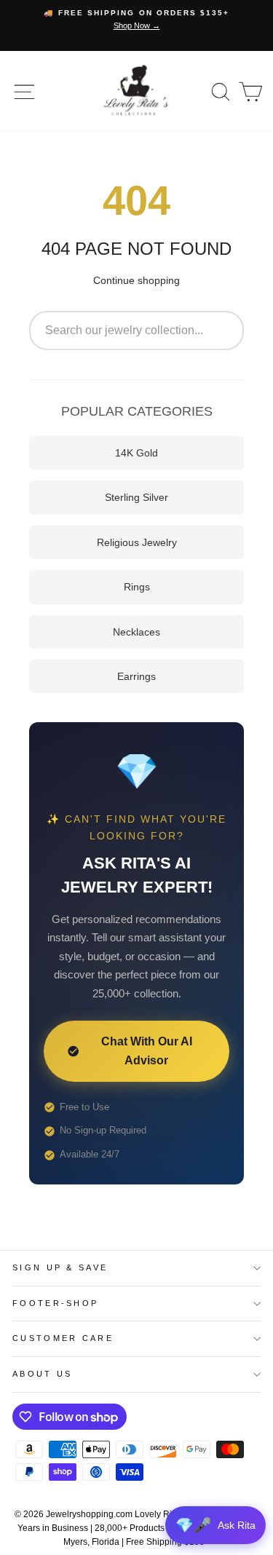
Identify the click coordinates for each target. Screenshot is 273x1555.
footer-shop (55, 1303)
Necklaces (136, 632)
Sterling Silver (136, 497)
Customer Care (63, 1338)
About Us (42, 1373)
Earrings (136, 676)
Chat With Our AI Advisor (146, 1051)
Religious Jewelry (137, 542)
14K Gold (136, 453)
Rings (137, 587)
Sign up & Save (60, 1267)
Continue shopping (136, 280)
